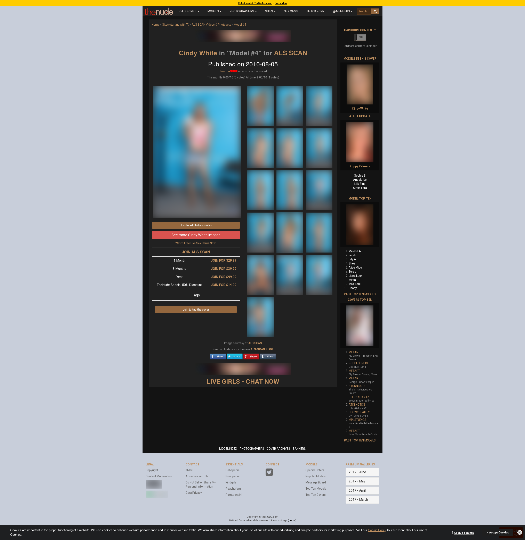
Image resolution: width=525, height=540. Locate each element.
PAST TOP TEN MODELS (360, 294)
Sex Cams (291, 11)
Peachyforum (234, 488)
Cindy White (198, 52)
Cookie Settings (464, 532)
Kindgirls (231, 482)
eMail (189, 470)
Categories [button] (188, 11)
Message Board (316, 482)
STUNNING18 (357, 386)
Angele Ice (360, 179)
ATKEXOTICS (357, 404)
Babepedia (233, 470)
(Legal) (292, 520)
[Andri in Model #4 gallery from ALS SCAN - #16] (260, 316)
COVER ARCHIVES (278, 448)
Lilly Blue (359, 183)
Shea (352, 263)
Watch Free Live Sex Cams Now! (195, 243)
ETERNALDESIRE (359, 397)
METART (354, 352)
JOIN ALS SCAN (196, 252)
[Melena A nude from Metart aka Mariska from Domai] (359, 224)
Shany (353, 288)
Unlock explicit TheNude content (255, 3)
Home (156, 24)
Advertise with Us (197, 476)
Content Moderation (159, 476)
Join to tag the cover (196, 309)
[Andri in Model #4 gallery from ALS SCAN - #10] (260, 232)
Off (361, 37)
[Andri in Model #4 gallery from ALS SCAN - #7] (260, 190)
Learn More (281, 3)
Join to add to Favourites (196, 225)
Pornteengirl (234, 494)
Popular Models (316, 476)
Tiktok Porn (315, 11)
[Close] (519, 532)
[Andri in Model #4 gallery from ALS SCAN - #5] (290, 148)
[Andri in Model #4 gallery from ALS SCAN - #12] (319, 232)
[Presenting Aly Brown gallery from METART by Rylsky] (359, 325)
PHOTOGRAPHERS (252, 448)
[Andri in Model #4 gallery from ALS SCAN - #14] (290, 274)
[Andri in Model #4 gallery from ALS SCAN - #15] (319, 274)
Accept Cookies (499, 532)
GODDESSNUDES (360, 363)
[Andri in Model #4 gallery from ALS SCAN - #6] (319, 148)
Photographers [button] (242, 11)
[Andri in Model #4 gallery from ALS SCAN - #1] (260, 105)
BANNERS (299, 448)
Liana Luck (355, 275)
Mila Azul (355, 284)
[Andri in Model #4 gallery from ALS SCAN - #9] (319, 190)
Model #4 (240, 24)
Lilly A (352, 259)
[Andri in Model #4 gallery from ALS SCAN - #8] (290, 190)
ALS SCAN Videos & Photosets (211, 24)
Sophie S (360, 175)
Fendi (352, 255)
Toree (352, 271)
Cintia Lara (360, 187)
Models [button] (213, 11)
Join (222, 71)
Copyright (152, 470)
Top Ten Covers (316, 494)
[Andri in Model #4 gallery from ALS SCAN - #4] (260, 148)
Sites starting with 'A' (175, 24)
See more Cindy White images (195, 235)
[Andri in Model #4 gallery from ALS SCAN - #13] (260, 274)
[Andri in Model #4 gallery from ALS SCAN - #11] (290, 232)
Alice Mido (355, 267)
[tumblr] (268, 355)
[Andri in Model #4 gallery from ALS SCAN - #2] (290, 105)
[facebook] (218, 355)
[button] (343, 11)
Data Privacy (194, 492)
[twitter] (235, 355)
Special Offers (315, 470)
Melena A (355, 251)
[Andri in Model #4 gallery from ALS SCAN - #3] (319, 105)
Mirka (352, 279)
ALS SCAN (290, 52)
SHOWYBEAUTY (359, 412)
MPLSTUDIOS (357, 419)
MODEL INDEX (228, 448)
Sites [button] (269, 11)
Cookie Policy (377, 530)
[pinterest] (251, 355)
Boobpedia (233, 476)
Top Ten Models (316, 488)
